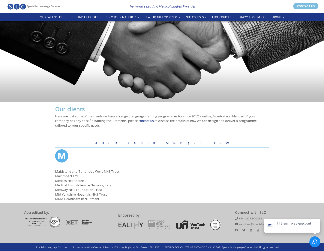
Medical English (52, 17)
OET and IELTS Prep (85, 17)
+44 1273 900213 (250, 218)
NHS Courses (195, 17)
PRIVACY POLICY (174, 247)
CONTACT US (306, 6)
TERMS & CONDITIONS (198, 247)
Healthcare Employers (161, 17)
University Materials (121, 17)
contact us (146, 121)
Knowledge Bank (252, 17)
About (277, 17)
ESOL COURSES (222, 17)
